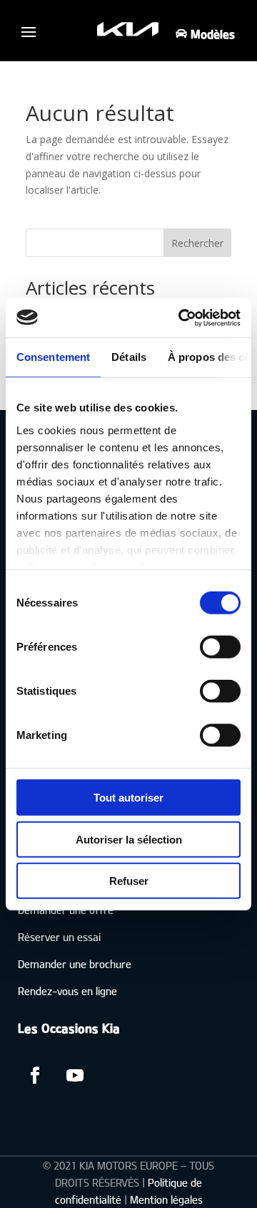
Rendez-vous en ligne (67, 990)
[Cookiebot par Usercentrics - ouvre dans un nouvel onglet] (181, 317)
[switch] (220, 647)
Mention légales (166, 1199)
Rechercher (197, 243)
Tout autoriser (128, 798)
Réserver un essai (59, 936)
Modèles (213, 34)
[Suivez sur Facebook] (35, 1076)
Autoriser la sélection (129, 839)
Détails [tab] (128, 357)
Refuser (128, 881)
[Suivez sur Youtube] (75, 1076)
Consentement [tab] (53, 357)
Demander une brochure (74, 963)
